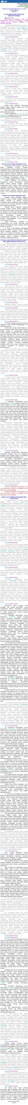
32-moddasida (24, 704)
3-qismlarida (12, 274)
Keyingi (7, 36)
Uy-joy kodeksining (22, 28)
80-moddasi (10, 987)
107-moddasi (11, 403)
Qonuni (24, 27)
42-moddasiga (13, 580)
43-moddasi (13, 617)
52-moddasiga (12, 729)
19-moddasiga (11, 1081)
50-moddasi (11, 678)
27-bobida (17, 148)
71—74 (19, 113)
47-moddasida (15, 1067)
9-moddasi (11, 769)
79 (23, 113)
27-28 (20, 503)
